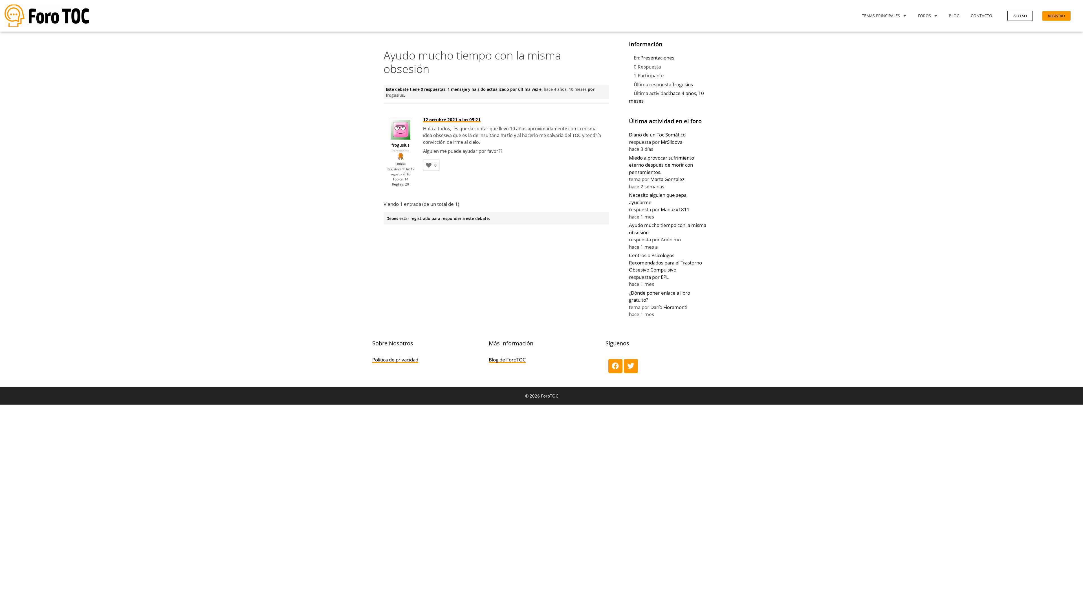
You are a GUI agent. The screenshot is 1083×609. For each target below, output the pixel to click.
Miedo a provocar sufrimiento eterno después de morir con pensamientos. (661, 165)
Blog (954, 15)
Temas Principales (881, 15)
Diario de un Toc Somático (657, 134)
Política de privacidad (395, 359)
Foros (924, 15)
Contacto (981, 15)
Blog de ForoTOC (507, 359)
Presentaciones (657, 57)
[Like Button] (428, 165)
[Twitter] (631, 366)
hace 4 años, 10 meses (565, 89)
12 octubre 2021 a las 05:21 (452, 119)
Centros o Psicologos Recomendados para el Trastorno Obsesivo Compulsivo (665, 262)
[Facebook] (615, 366)
